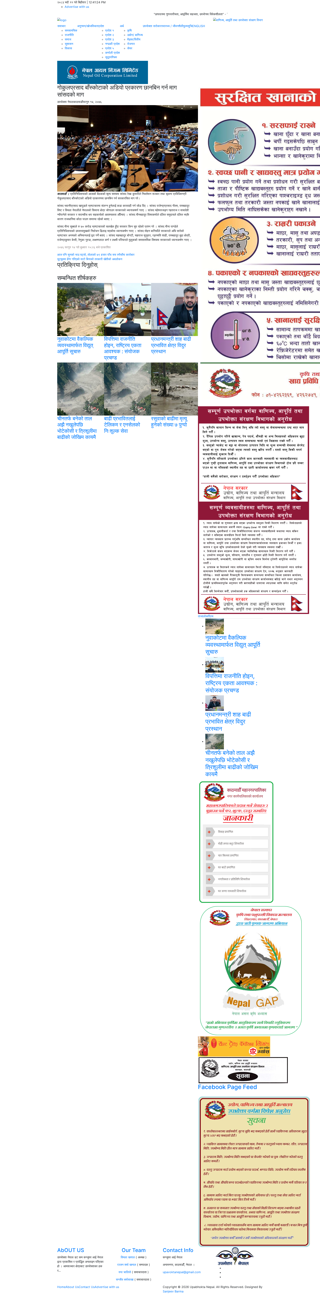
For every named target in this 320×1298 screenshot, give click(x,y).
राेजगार (131, 44)
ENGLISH (198, 26)
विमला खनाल (128, 1257)
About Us (72, 1287)
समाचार (61, 26)
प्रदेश (101, 26)
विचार (95, 26)
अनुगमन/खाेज (84, 26)
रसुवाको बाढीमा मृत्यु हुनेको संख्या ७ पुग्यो (169, 421)
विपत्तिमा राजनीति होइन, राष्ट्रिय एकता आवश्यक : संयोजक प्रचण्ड (122, 348)
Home (61, 1287)
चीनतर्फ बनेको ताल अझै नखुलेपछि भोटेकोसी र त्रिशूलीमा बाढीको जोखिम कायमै (77, 427)
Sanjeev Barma (173, 1291)
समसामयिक (71, 30)
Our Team (134, 1250)
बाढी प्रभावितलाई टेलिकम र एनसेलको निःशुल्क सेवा (122, 424)
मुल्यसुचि (187, 26)
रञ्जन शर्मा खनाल (126, 1264)
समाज (68, 39)
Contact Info (178, 1250)
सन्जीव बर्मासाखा (125, 1279)
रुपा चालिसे (125, 1272)
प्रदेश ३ (109, 39)
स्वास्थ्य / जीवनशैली (172, 26)
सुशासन (69, 44)
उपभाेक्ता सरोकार (152, 26)
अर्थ (122, 26)
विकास (68, 48)
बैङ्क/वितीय (133, 39)
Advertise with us (77, 7)
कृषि (129, 30)
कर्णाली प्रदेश (112, 53)
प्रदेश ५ (109, 48)
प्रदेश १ (109, 30)
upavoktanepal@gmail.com (182, 1272)
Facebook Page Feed (227, 1087)
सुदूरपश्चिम (111, 57)
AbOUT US (70, 1250)
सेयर (129, 48)
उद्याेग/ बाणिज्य (135, 35)
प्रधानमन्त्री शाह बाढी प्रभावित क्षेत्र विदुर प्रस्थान (171, 345)
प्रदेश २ (109, 35)
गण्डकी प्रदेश (112, 44)
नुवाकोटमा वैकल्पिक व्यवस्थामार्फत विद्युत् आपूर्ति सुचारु (75, 345)
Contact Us (87, 1287)
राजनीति (69, 35)
